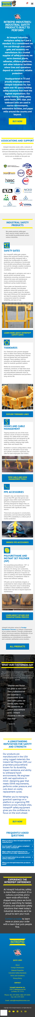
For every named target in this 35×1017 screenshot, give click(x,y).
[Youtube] (13, 1011)
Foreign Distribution (17, 968)
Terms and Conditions (17, 976)
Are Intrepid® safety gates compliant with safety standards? (16, 847)
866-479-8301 (26, 995)
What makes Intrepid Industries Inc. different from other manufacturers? (16, 852)
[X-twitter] (21, 1011)
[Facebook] (9, 1011)
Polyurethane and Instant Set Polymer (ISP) (16, 558)
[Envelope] (25, 1011)
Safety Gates (12, 250)
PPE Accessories (14, 492)
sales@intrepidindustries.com (20, 1000)
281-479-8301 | (15, 995)
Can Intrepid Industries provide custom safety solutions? (16, 858)
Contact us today (13, 918)
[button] (32, 3)
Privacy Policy (17, 978)
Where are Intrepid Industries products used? (16, 863)
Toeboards (10, 347)
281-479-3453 (19, 997)
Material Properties (17, 970)
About (18, 965)
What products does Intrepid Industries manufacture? (16, 841)
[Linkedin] (17, 1011)
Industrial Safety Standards (17, 973)
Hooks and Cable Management (14, 427)
